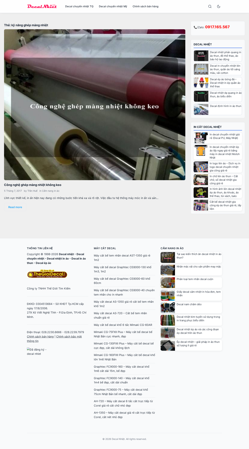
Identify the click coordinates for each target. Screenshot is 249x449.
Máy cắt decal (105, 248)
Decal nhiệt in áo (58, 258)
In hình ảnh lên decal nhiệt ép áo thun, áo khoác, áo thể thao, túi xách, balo (225, 192)
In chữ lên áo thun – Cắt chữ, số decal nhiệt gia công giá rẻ (224, 180)
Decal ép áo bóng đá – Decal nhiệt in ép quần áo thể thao (225, 83)
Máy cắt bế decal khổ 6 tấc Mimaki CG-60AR (123, 325)
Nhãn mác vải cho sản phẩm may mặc (199, 266)
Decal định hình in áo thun (225, 106)
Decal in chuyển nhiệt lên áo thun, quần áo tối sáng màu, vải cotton (225, 69)
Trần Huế (32, 190)
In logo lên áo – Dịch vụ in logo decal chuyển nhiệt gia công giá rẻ (225, 167)
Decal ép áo (43, 263)
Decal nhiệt (66, 254)
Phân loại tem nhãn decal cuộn (195, 279)
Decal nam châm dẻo (189, 304)
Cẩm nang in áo (50, 190)
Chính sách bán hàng (145, 6)
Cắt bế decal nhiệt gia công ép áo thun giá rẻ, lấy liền (225, 205)
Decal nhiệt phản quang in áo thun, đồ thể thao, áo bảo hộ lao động (225, 56)
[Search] (209, 6)
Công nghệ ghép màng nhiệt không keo (32, 185)
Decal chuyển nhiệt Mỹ (113, 6)
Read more (15, 207)
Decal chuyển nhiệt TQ (79, 6)
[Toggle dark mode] (218, 6)
